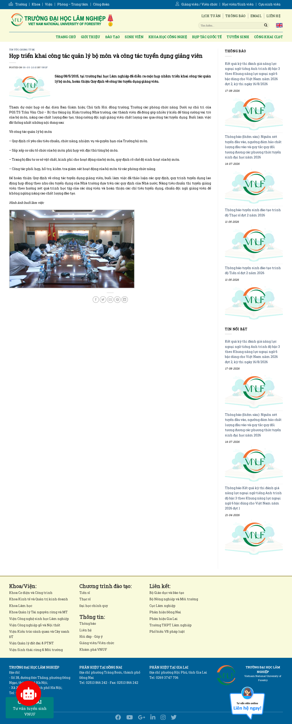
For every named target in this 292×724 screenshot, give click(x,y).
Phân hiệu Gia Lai (163, 618)
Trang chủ (66, 37)
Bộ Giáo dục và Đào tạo (166, 592)
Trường (21, 4)
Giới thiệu (90, 37)
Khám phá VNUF (93, 649)
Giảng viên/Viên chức (96, 643)
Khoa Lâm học (20, 605)
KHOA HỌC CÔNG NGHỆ (168, 37)
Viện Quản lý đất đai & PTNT (31, 643)
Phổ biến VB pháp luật (167, 631)
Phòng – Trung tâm (72, 4)
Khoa (36, 4)
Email (256, 16)
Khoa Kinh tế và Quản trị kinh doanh (38, 599)
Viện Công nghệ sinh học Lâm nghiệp (39, 618)
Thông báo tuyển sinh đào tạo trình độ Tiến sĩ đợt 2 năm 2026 (253, 270)
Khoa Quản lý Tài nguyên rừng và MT (38, 612)
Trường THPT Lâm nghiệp (170, 625)
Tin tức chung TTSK (22, 49)
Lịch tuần (211, 16)
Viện (48, 4)
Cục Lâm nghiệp (162, 605)
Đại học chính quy (93, 605)
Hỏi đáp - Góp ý (91, 636)
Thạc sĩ (85, 599)
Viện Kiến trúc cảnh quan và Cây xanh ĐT (39, 634)
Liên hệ (273, 16)
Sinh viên (134, 37)
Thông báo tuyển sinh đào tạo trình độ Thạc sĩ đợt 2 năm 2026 (253, 212)
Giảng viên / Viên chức (199, 4)
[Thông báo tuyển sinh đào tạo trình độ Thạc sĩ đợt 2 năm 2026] (254, 244)
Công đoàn (101, 4)
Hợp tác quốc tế (207, 37)
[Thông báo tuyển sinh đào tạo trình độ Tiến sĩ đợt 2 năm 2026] (254, 302)
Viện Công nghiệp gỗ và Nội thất (34, 625)
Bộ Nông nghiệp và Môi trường (173, 599)
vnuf (44, 67)
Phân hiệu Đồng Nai (165, 612)
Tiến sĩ (84, 592)
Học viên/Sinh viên (238, 4)
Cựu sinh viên (269, 4)
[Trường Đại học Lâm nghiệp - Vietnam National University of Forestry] (61, 20)
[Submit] (265, 25)
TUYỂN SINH (238, 37)
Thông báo (235, 16)
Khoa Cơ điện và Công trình (30, 592)
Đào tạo (112, 37)
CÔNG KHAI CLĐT (268, 37)
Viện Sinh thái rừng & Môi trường (36, 650)
